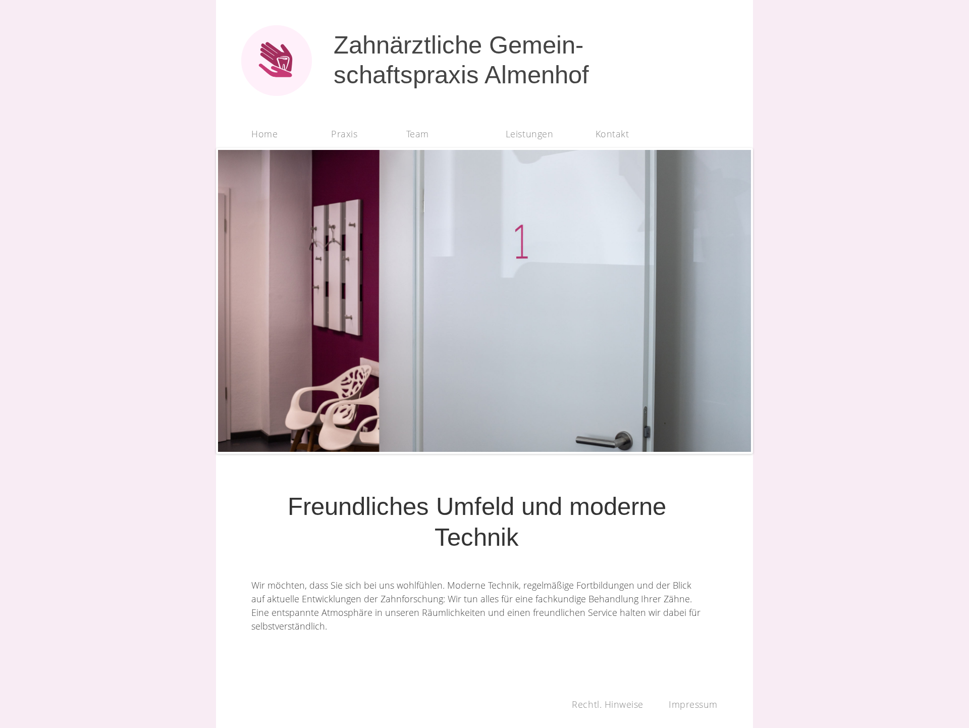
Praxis (344, 134)
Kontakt (612, 134)
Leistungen (529, 134)
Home (264, 134)
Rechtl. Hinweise (607, 704)
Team (417, 134)
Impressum (693, 704)
